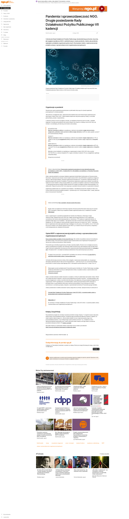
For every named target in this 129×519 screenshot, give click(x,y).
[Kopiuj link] (97, 33)
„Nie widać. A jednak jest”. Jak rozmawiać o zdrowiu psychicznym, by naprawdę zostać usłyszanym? (100, 472)
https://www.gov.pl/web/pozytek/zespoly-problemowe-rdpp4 (61, 327)
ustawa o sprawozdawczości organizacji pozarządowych (49, 446)
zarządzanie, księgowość (57, 443)
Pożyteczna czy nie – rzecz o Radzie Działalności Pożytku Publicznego (99, 388)
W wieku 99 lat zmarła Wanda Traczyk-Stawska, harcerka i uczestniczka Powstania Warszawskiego (44, 472)
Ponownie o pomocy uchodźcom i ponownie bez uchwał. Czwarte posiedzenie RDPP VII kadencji (44, 434)
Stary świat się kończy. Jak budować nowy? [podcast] (80, 470)
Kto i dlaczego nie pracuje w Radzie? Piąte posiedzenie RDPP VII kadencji (62, 434)
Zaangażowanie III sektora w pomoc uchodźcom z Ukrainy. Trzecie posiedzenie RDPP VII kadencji (62, 410)
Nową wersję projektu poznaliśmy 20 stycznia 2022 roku (59, 239)
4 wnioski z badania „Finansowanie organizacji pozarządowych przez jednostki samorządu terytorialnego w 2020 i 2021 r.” (99, 411)
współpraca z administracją (93, 443)
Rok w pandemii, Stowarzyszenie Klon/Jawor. (69, 202)
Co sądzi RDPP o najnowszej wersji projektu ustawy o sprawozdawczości (44, 409)
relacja (47, 443)
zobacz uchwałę (67, 323)
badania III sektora (80, 443)
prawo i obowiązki (70, 443)
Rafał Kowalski (40, 443)
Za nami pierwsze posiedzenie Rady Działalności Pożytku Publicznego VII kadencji (63, 388)
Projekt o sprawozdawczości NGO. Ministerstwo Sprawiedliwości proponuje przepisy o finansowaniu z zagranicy (80, 435)
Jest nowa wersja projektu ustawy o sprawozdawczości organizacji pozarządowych (80, 409)
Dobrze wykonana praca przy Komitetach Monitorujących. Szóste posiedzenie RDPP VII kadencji (44, 388)
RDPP (103, 443)
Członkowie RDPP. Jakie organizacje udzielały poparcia (79, 388)
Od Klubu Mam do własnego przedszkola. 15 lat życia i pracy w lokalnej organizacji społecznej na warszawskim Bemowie (63, 472)
